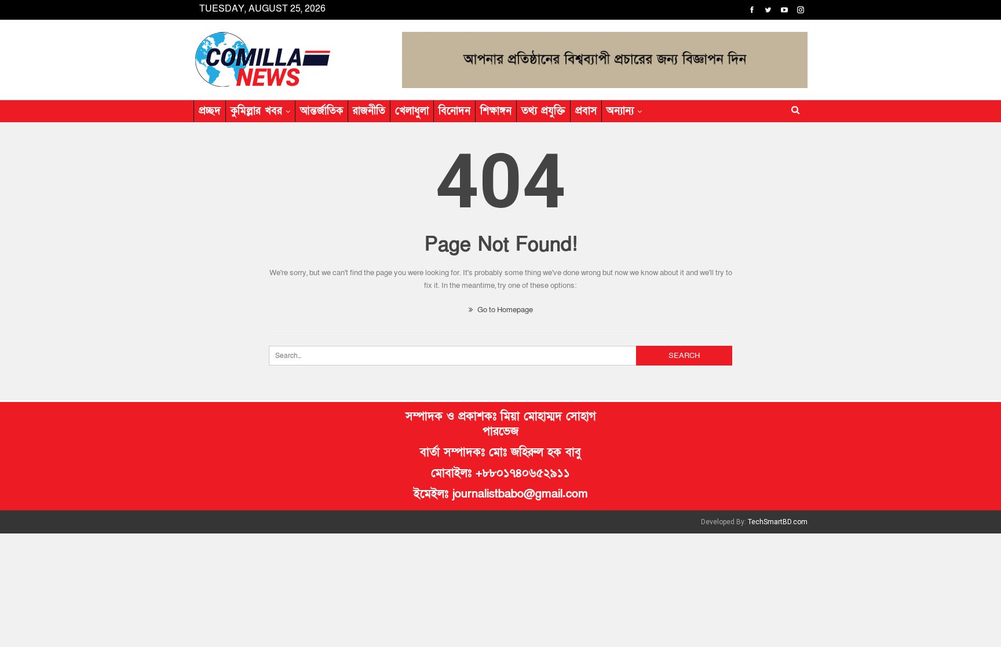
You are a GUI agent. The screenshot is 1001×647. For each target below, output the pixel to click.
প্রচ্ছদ (210, 111)
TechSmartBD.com (778, 522)
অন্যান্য (620, 111)
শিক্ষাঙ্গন (496, 111)
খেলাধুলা (412, 111)
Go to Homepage (504, 310)
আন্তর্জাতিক (321, 111)
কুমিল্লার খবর (256, 111)
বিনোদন (454, 111)
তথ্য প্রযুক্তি (543, 111)
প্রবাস (586, 111)
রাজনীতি (369, 111)
